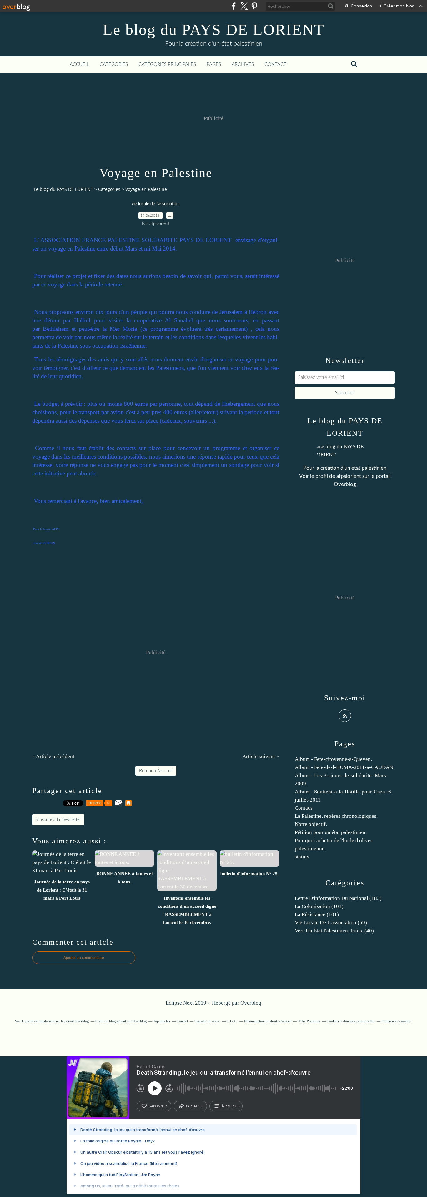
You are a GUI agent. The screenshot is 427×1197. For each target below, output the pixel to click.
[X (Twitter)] (244, 6)
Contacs (304, 808)
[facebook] (234, 6)
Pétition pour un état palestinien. (331, 832)
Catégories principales (167, 64)
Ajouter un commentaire (83, 958)
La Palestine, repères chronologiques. (336, 816)
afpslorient (348, 476)
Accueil (79, 64)
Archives (243, 64)
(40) (334, 931)
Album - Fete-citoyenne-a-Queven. (333, 759)
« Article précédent (53, 756)
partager (194, 1106)
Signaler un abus (207, 1021)
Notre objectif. (311, 824)
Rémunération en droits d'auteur (267, 1021)
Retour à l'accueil (156, 770)
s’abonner (158, 1106)
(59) (331, 923)
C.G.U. (232, 1021)
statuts (302, 857)
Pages (214, 64)
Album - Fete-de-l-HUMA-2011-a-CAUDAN (344, 767)
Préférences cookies (396, 1021)
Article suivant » (260, 756)
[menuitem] (79, 64)
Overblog (250, 1003)
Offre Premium (309, 1021)
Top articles (161, 1021)
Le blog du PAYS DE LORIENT (213, 29)
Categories (109, 189)
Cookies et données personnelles (351, 1021)
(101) (319, 906)
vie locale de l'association (156, 204)
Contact (275, 64)
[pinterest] (254, 6)
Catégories (114, 64)
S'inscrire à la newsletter (58, 819)
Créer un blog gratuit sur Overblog (121, 1021)
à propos (230, 1106)
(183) (338, 898)
